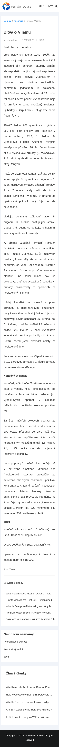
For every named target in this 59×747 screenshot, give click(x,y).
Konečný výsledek (13, 649)
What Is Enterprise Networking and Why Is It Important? (29, 702)
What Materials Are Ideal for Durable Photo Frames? (29, 687)
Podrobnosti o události (15, 641)
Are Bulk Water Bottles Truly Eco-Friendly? (28, 612)
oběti (6, 656)
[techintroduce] (18, 6)
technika (18, 21)
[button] (51, 6)
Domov (7, 21)
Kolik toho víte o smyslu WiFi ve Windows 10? (30, 619)
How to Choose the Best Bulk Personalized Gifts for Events (29, 694)
